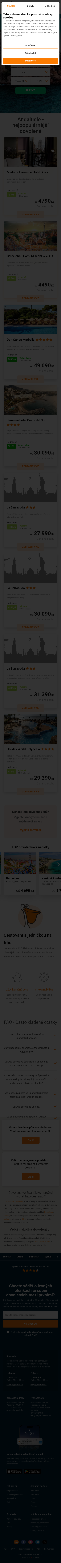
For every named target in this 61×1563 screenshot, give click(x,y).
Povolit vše (30, 61)
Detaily (30, 6)
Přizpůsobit (30, 53)
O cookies (50, 6)
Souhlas (11, 6)
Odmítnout (30, 45)
